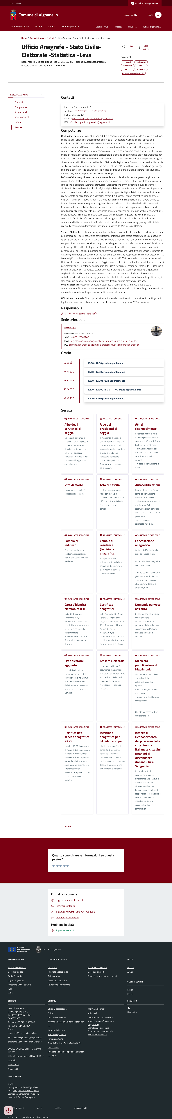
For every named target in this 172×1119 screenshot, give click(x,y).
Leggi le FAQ (93, 1024)
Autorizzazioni (54, 976)
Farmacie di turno (55, 1038)
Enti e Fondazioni (15, 976)
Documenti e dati (15, 971)
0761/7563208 (81, 337)
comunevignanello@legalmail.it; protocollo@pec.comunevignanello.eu (104, 344)
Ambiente (52, 967)
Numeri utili (13, 1068)
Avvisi (130, 971)
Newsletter (132, 1012)
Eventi (130, 994)
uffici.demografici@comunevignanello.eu (92, 118)
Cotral (50, 1013)
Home (24, 38)
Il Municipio (70, 327)
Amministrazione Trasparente (101, 1021)
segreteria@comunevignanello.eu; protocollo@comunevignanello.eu (105, 341)
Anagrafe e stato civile (58, 971)
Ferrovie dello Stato (56, 1030)
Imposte (118, 26)
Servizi (51, 26)
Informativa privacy (96, 1008)
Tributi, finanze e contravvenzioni (102, 976)
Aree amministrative (17, 967)
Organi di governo (16, 980)
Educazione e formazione (59, 984)
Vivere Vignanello (70, 26)
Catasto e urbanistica (57, 980)
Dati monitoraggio (16, 1107)
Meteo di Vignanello (57, 1034)
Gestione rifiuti (102, 26)
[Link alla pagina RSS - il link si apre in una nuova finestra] (135, 15)
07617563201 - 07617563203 (90, 111)
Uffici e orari (13, 1064)
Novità (38, 26)
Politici (11, 989)
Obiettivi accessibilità (57, 1008)
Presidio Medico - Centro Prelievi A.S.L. (65, 1043)
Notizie (130, 967)
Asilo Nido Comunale (57, 1017)
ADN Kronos (53, 1047)
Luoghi (130, 989)
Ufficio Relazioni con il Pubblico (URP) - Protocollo (26, 1058)
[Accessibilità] (8, 1110)
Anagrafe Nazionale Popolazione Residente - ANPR (66, 1054)
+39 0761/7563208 (26, 1022)
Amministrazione (20, 26)
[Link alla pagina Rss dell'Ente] (129, 1008)
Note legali (92, 1013)
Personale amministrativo (19, 984)
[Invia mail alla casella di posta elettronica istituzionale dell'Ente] (23, 1033)
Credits (58, 1107)
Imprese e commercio (97, 967)
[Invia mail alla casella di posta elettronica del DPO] (23, 1087)
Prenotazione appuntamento (100, 1031)
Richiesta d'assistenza (97, 1034)
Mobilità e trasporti (96, 971)
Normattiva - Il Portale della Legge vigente (66, 1024)
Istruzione (132, 26)
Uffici (51, 38)
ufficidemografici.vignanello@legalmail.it (90, 122)
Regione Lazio (15, 3)
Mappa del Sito (80, 1107)
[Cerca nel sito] (157, 15)
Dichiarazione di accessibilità (100, 1017)
